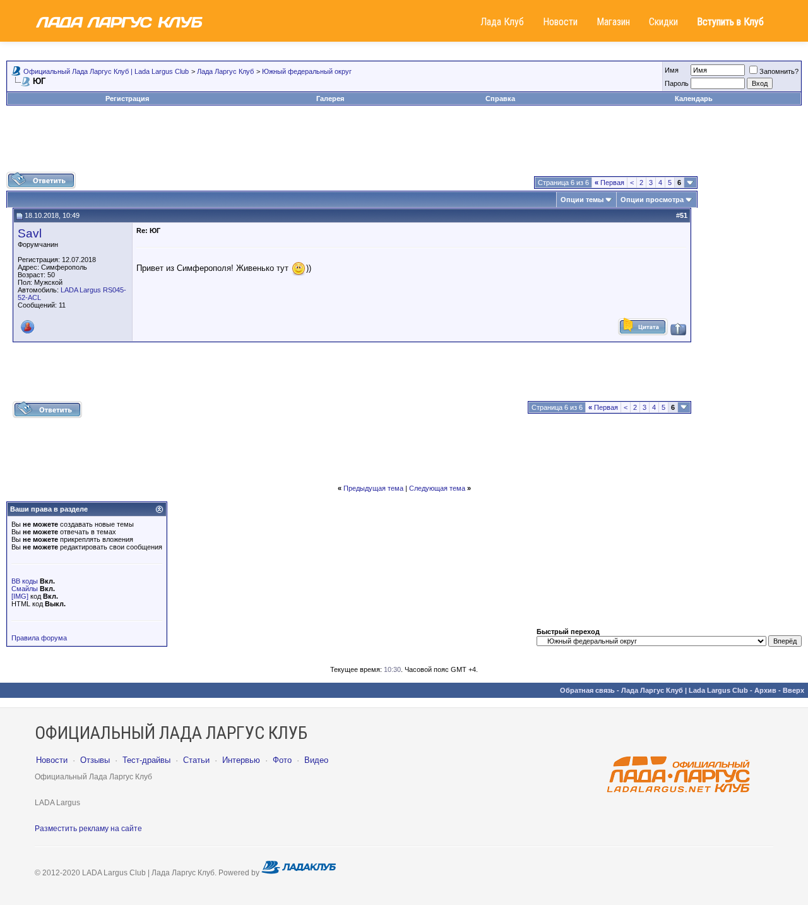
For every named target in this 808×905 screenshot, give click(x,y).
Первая (609, 182)
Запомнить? (779, 71)
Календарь (694, 98)
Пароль (677, 83)
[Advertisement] (404, 143)
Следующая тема (437, 488)
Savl (30, 233)
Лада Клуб (502, 22)
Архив (765, 690)
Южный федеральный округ (307, 71)
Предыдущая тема (373, 488)
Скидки (663, 22)
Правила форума (39, 638)
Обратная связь (587, 690)
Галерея (330, 98)
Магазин (613, 22)
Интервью (241, 760)
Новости (560, 22)
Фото (282, 760)
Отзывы (95, 760)
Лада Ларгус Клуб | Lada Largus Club (684, 690)
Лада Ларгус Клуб (225, 71)
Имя (672, 70)
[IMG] (19, 596)
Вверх (793, 690)
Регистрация (127, 98)
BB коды (24, 581)
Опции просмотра (652, 199)
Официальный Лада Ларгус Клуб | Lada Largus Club (106, 71)
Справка (500, 98)
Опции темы (582, 199)
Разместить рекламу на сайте (88, 828)
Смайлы (24, 588)
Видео (316, 760)
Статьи (196, 760)
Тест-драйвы (146, 760)
